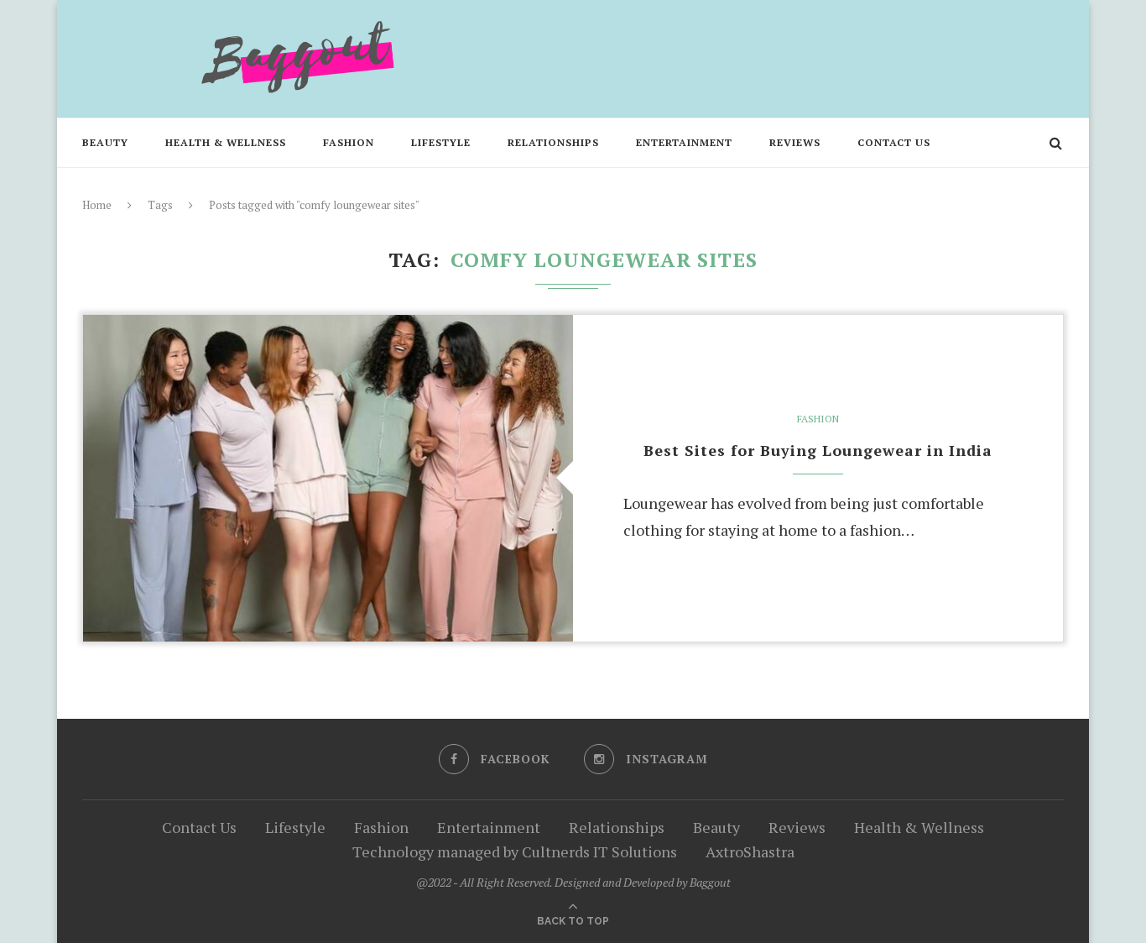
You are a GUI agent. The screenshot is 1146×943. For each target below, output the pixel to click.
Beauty (105, 142)
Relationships (553, 142)
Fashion (348, 142)
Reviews (794, 142)
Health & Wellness (225, 142)
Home (97, 204)
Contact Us (893, 142)
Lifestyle (441, 142)
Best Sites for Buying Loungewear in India (817, 450)
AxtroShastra (750, 851)
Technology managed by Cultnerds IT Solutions (514, 851)
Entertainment (684, 142)
